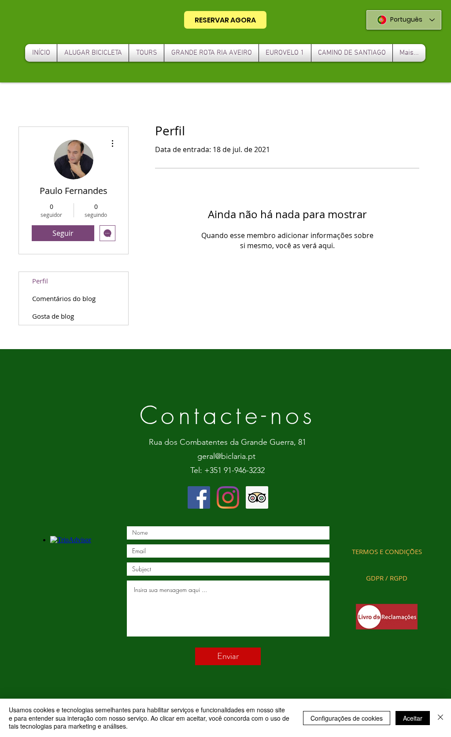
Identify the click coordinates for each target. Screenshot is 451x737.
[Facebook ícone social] (199, 497)
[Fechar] (440, 718)
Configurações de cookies (347, 718)
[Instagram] (228, 497)
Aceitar (412, 718)
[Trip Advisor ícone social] (257, 497)
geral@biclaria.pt (226, 456)
